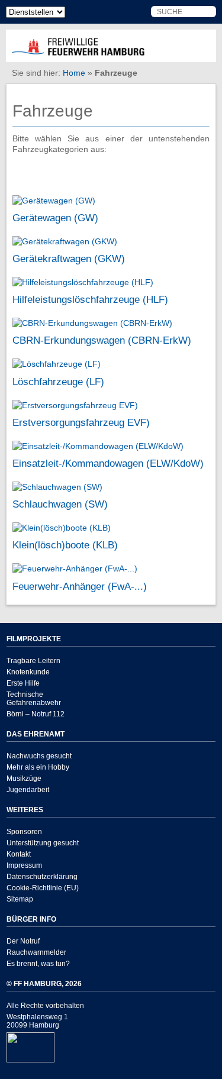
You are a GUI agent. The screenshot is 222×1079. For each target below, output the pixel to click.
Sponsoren (24, 832)
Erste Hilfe (23, 683)
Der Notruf (23, 941)
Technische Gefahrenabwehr (34, 698)
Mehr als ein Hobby (38, 767)
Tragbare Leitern (33, 661)
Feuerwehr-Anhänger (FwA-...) (79, 586)
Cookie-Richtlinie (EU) (43, 888)
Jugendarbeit (28, 790)
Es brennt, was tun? (38, 964)
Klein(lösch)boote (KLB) (65, 545)
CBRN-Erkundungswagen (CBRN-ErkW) (101, 340)
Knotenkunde (28, 672)
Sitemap (20, 899)
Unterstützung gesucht (43, 843)
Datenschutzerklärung (42, 877)
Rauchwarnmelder (36, 952)
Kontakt (19, 854)
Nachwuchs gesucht (39, 756)
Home (74, 72)
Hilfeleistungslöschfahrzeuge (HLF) (90, 299)
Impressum (24, 865)
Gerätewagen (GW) (55, 218)
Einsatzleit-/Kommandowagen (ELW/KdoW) (108, 463)
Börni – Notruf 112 (36, 714)
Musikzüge (24, 778)
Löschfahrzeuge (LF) (58, 381)
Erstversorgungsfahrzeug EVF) (81, 422)
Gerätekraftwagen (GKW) (68, 258)
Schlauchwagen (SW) (60, 504)
